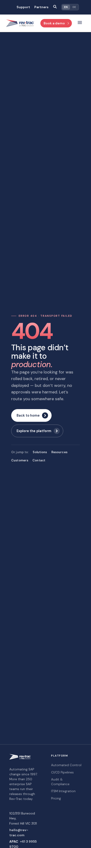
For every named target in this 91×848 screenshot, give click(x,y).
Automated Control (66, 765)
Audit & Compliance (60, 781)
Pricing (56, 798)
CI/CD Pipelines (62, 772)
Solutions (40, 452)
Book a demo (54, 23)
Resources (59, 452)
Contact (38, 460)
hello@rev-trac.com (18, 832)
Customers (19, 460)
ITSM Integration (63, 791)
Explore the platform (34, 431)
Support (23, 7)
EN (66, 7)
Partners (41, 7)
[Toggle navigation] (80, 23)
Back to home (28, 415)
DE (74, 7)
